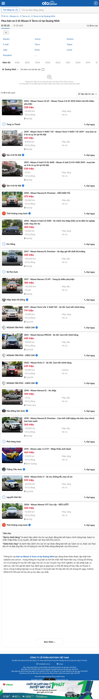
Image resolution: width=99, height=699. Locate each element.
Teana (69, 44)
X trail (6, 44)
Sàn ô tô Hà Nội (14, 155)
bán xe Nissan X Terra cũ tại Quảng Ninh (35, 556)
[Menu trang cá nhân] (96, 3)
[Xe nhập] (12, 397)
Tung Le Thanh (13, 124)
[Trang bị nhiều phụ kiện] (12, 285)
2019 (88, 62)
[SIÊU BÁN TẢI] (12, 199)
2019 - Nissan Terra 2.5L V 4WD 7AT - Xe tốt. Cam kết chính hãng (54, 307)
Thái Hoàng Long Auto (17, 213)
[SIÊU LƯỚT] (12, 511)
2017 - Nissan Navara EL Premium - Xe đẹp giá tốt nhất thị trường (54, 251)
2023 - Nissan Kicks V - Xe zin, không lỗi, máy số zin (48, 476)
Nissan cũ (14, 16)
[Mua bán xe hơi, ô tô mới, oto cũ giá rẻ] (49, 3)
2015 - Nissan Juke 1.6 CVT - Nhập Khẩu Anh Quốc (47, 449)
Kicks (37, 49)
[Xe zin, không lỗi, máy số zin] (12, 483)
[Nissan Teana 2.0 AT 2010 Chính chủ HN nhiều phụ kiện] (12, 107)
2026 (17, 62)
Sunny (38, 39)
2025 (27, 62)
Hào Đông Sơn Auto (16, 411)
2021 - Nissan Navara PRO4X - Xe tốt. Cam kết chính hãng (51, 335)
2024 (37, 62)
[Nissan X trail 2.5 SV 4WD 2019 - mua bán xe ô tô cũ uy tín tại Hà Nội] (12, 169)
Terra (37, 44)
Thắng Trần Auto (14, 469)
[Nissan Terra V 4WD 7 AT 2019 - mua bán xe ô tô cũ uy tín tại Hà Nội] (12, 138)
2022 (58, 62)
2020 (78, 62)
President (7, 55)
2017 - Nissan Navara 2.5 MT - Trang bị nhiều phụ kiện (49, 279)
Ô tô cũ (4, 16)
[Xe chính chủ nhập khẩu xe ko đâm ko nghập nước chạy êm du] (12, 227)
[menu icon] (3, 3)
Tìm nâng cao (8, 10)
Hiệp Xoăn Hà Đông (16, 299)
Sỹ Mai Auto (12, 272)
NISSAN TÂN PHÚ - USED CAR (21, 327)
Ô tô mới (18, 25)
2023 (47, 62)
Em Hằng (11, 244)
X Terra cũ (25, 16)
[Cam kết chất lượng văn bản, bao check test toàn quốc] (12, 424)
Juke (5, 49)
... (35, 55)
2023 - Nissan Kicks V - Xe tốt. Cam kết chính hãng (48, 362)
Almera (70, 39)
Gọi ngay (90, 124)
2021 (68, 62)
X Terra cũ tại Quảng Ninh (43, 16)
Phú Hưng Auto (14, 441)
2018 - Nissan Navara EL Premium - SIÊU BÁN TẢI (47, 193)
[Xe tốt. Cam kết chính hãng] (12, 313)
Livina (69, 49)
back (6, 32)
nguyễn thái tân (14, 497)
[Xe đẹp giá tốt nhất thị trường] (12, 258)
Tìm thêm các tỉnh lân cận (30, 69)
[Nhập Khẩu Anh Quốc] (12, 455)
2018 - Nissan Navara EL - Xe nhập (40, 390)
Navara (6, 39)
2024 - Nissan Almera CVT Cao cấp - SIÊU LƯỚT (46, 504)
